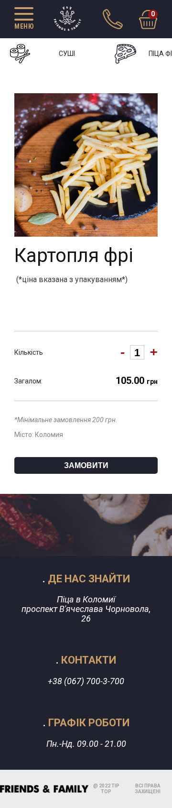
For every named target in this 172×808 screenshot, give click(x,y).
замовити (86, 465)
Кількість (28, 352)
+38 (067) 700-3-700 (86, 681)
